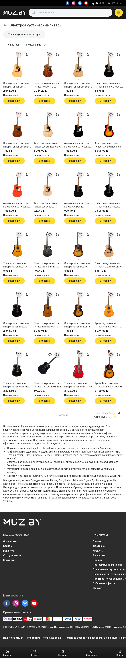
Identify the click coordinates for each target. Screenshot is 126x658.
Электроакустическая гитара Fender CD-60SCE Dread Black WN (109, 85)
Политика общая (13, 637)
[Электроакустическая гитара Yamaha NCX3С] (48, 304)
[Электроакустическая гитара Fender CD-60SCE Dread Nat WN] (78, 64)
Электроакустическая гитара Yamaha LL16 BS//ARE (77, 265)
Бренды (7, 545)
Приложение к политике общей (44, 637)
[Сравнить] (27, 55)
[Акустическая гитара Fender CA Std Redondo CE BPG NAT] (48, 124)
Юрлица (97, 588)
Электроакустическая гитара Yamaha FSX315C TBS (77, 325)
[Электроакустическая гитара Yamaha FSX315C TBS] (78, 304)
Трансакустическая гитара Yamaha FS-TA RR (78, 385)
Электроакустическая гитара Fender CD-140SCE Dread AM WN (46, 85)
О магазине (9, 541)
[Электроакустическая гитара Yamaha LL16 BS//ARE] (78, 244)
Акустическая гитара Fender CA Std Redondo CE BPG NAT (47, 145)
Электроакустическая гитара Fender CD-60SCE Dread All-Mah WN (17, 145)
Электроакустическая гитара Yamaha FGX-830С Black (16, 325)
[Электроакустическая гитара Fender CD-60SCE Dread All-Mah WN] (17, 124)
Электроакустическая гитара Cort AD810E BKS (47, 385)
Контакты (9, 560)
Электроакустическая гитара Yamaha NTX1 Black (107, 205)
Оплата (97, 541)
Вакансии (8, 550)
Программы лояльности (107, 564)
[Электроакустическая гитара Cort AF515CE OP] (109, 244)
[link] (5, 25)
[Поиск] (33, 12)
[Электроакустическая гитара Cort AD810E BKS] (48, 364)
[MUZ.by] (14, 13)
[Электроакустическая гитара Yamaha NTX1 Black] (109, 184)
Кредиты (98, 550)
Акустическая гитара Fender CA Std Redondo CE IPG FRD (16, 205)
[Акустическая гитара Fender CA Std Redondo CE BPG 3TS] (109, 124)
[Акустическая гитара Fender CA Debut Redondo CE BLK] (78, 184)
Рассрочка (99, 555)
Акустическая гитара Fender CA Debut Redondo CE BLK (76, 205)
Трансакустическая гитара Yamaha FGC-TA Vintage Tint (107, 325)
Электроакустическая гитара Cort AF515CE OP (108, 265)
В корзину (14, 100)
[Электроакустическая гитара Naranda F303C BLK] (48, 244)
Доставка (99, 545)
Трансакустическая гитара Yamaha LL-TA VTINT (15, 265)
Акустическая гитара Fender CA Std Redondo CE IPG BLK (77, 145)
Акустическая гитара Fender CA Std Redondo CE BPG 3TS (108, 145)
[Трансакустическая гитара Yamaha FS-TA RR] (78, 364)
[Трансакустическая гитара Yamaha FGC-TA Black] (17, 364)
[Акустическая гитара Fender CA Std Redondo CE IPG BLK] (78, 124)
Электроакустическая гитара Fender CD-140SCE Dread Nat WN (16, 85)
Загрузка (63, 415)
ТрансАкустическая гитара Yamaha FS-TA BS (108, 385)
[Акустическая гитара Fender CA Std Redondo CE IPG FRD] (17, 184)
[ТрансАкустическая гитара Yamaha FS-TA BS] (109, 364)
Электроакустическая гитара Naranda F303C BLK (46, 265)
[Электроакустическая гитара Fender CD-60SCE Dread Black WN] (109, 64)
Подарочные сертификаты (109, 569)
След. (112, 413)
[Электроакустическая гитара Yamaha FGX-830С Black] (17, 304)
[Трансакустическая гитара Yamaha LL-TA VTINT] (17, 244)
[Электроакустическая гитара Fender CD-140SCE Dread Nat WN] (17, 64)
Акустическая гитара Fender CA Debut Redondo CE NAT (46, 205)
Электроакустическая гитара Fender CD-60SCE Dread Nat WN (78, 85)
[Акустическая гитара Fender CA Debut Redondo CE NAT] (48, 184)
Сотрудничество (13, 555)
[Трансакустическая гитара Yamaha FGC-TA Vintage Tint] (109, 304)
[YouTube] (86, 3)
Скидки (97, 560)
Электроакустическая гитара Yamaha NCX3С (46, 325)
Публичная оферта (104, 583)
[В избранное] (19, 55)
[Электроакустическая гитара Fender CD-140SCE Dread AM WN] (48, 64)
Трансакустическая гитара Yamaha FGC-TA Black (16, 385)
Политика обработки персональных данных (91, 637)
